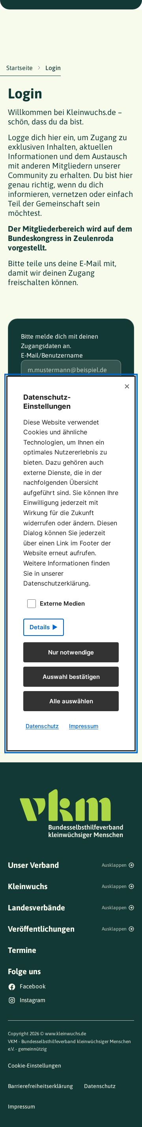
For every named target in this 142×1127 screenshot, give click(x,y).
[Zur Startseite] (71, 813)
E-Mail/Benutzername (52, 355)
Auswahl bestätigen (71, 676)
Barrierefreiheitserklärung (40, 1086)
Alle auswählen (71, 701)
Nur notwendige (71, 652)
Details (40, 627)
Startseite (19, 67)
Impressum (21, 1106)
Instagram (32, 1000)
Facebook (33, 986)
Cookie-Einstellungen (34, 1065)
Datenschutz (100, 1086)
